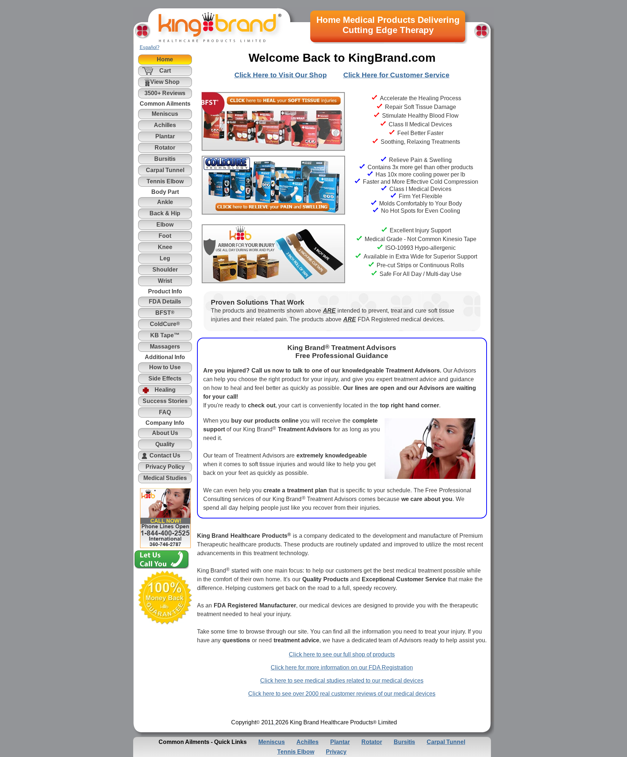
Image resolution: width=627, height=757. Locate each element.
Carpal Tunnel (446, 742)
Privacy (336, 752)
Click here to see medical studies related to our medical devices (341, 680)
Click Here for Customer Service (396, 75)
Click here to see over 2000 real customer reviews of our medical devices (341, 694)
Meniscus (271, 742)
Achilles (307, 742)
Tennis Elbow (295, 752)
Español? (149, 47)
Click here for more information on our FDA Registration (342, 667)
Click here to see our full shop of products (342, 654)
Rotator (371, 742)
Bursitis (404, 742)
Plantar (340, 742)
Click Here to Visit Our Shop (280, 75)
